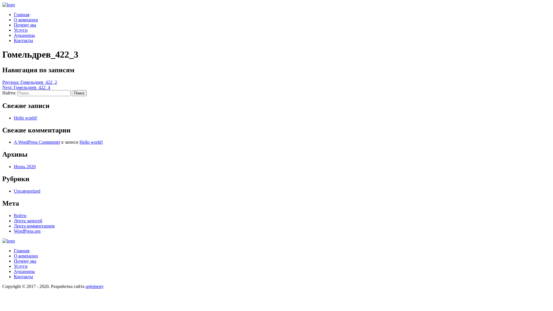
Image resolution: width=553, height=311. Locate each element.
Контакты (23, 40)
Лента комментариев (34, 225)
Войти (20, 215)
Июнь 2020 (25, 166)
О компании (26, 19)
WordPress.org (27, 231)
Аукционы (24, 35)
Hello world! (25, 117)
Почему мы (25, 24)
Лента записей (28, 220)
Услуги (21, 30)
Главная (21, 14)
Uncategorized (27, 191)
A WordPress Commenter (37, 142)
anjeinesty (95, 286)
